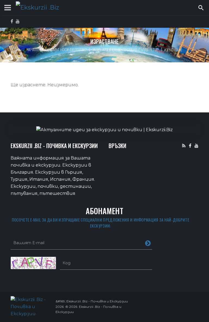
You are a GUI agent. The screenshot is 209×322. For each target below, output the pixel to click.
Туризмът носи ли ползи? (66, 49)
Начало (33, 49)
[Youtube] (196, 145)
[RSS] (184, 145)
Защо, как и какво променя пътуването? (125, 49)
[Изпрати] (148, 243)
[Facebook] (190, 145)
